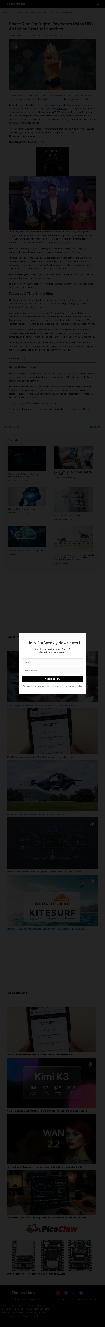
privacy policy (57, 686)
